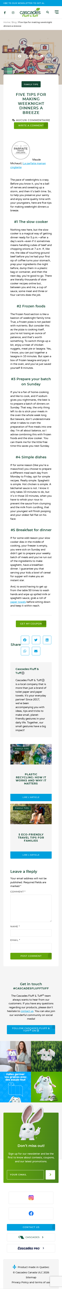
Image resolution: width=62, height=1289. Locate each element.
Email (15, 940)
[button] (47, 12)
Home (6, 22)
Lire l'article (31, 797)
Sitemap (31, 1277)
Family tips (31, 84)
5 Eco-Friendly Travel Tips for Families (31, 837)
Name (15, 927)
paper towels (18, 601)
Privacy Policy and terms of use (31, 1282)
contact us (27, 1011)
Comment (17, 892)
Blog (14, 22)
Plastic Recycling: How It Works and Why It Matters (31, 779)
